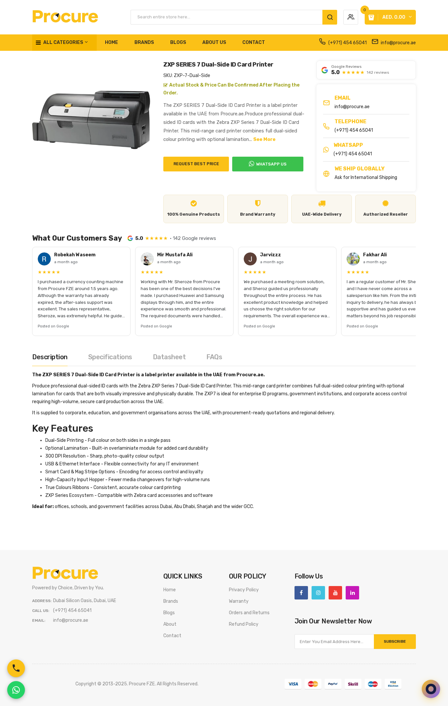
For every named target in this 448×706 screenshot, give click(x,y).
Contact (172, 635)
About (169, 624)
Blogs (169, 613)
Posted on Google (53, 326)
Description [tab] (50, 357)
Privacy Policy (244, 590)
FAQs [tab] (214, 357)
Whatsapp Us (271, 164)
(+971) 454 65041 (347, 43)
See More (264, 139)
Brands (170, 601)
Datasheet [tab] (169, 357)
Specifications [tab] (110, 357)
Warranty (239, 601)
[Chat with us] (431, 689)
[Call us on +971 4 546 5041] (16, 668)
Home (169, 590)
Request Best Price (196, 163)
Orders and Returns (249, 613)
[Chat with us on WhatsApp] (16, 690)
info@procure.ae (398, 43)
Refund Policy (243, 624)
